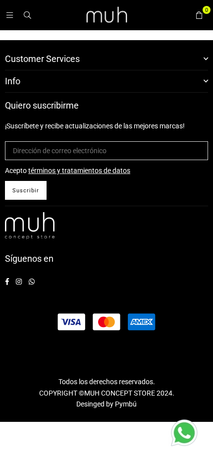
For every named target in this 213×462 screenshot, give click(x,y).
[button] (199, 15)
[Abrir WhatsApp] (184, 434)
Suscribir (25, 190)
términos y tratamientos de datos (79, 170)
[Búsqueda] (27, 15)
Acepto (67, 170)
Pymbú (126, 404)
